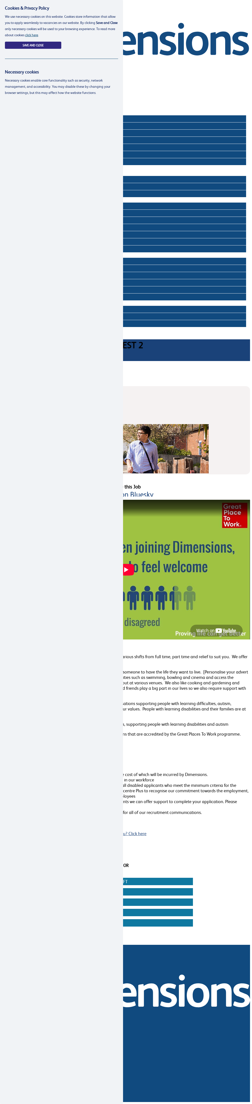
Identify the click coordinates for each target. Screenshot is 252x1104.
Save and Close (33, 45)
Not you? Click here (128, 833)
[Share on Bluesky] (125, 494)
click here (31, 35)
